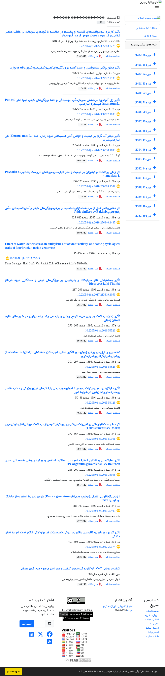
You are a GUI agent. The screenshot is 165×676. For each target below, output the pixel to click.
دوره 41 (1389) (143, 197)
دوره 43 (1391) (143, 178)
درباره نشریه (151, 615)
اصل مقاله (88, 56)
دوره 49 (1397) (143, 121)
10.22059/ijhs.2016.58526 (100, 330)
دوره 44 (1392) (143, 168)
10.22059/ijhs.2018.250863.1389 (96, 186)
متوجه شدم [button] (13, 671)
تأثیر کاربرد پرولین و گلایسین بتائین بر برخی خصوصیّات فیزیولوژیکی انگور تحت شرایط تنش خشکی (62, 534)
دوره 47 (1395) (143, 140)
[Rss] (49, 642)
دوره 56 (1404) (143, 55)
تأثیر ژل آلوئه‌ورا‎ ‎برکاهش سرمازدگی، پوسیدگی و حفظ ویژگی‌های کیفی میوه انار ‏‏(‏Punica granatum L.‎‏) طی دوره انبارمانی (62, 102)
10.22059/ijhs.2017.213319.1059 (96, 294)
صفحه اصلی (152, 611)
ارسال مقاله (152, 627)
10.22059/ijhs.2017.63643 (25, 258)
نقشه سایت (152, 636)
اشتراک (27, 624)
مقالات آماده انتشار (146, 28)
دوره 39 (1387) (143, 215)
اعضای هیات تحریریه (152, 621)
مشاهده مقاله (112, 56)
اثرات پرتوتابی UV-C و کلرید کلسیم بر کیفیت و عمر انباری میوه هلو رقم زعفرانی (70, 568)
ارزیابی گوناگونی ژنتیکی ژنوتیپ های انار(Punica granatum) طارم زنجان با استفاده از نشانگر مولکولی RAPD (62, 498)
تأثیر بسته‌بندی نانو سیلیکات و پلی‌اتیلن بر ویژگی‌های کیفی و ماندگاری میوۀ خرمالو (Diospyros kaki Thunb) (62, 282)
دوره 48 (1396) (143, 131)
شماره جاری (150, 35)
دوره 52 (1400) (143, 93)
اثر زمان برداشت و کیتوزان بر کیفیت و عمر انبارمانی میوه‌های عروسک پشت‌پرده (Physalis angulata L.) (62, 174)
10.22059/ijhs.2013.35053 (100, 474)
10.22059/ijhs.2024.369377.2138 (96, 78)
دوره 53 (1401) (143, 83)
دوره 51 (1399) (143, 102)
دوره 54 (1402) (143, 74)
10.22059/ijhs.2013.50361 (100, 438)
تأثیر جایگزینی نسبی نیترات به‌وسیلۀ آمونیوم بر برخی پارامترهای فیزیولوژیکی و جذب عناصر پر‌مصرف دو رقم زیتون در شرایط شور (62, 390)
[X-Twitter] (40, 635)
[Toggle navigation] (84, 8)
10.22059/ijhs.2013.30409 (100, 511)
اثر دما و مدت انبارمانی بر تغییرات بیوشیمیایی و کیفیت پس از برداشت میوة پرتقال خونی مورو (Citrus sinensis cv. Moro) (62, 426)
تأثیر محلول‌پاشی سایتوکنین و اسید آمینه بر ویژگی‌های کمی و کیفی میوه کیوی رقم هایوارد (65, 67)
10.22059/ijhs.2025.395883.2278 (96, 46)
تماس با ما (153, 632)
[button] (76, 671)
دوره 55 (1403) (143, 64)
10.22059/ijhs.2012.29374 (100, 547)
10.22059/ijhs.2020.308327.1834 (96, 114)
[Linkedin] (31, 635)
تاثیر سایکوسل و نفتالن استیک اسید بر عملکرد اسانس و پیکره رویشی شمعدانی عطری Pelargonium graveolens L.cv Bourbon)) (62, 462)
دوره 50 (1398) (143, 112)
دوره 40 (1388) (143, 206)
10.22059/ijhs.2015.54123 (100, 402)
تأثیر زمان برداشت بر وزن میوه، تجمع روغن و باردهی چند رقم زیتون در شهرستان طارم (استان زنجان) (62, 318)
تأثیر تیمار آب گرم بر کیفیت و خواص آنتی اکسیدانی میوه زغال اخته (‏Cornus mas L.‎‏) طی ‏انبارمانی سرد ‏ (62, 138)
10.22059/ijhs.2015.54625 (100, 366)
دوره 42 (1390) (143, 187)
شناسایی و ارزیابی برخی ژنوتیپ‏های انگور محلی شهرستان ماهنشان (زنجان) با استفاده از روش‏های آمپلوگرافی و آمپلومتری (62, 354)
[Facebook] (49, 635)
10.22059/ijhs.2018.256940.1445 (96, 222)
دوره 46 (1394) (143, 149)
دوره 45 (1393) (143, 159)
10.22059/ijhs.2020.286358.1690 (96, 150)
